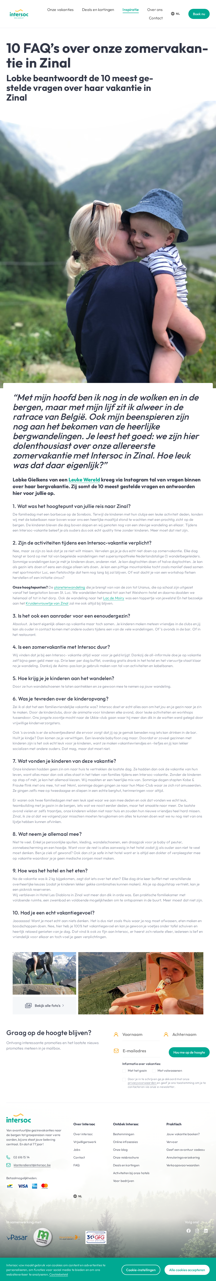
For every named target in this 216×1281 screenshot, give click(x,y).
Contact (156, 18)
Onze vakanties (60, 9)
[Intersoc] (19, 14)
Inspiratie (131, 9)
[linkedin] (206, 1230)
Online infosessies (125, 1142)
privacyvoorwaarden (142, 1083)
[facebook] (188, 1230)
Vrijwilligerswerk (84, 1142)
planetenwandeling (69, 587)
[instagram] (197, 1230)
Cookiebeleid (58, 1274)
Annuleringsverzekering (183, 1157)
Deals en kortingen (98, 9)
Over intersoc (83, 1134)
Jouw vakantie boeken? (183, 1134)
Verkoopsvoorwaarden (182, 1165)
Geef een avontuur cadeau (185, 1150)
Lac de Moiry (113, 598)
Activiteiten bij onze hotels (131, 1173)
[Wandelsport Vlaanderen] (69, 1237)
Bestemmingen (123, 1134)
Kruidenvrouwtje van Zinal (47, 603)
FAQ (76, 1165)
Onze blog (120, 1150)
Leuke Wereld (84, 479)
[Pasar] (16, 1237)
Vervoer (172, 1142)
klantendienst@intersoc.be (32, 1165)
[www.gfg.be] (96, 1237)
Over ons (155, 9)
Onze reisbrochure (126, 1157)
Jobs (76, 1150)
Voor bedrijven (123, 1181)
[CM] (43, 1237)
